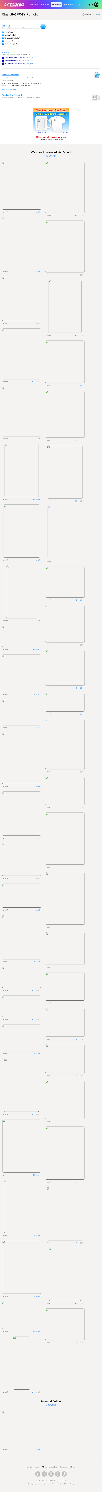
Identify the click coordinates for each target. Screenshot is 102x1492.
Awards (5, 52)
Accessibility (53, 1467)
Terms (37, 1467)
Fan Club (6, 26)
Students (56, 4)
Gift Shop (68, 4)
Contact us (63, 1467)
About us (30, 1467)
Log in (90, 4)
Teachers (34, 4)
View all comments (8, 89)
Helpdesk (72, 1467)
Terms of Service (57, 1484)
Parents (45, 4)
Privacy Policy (69, 1484)
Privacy (44, 1467)
